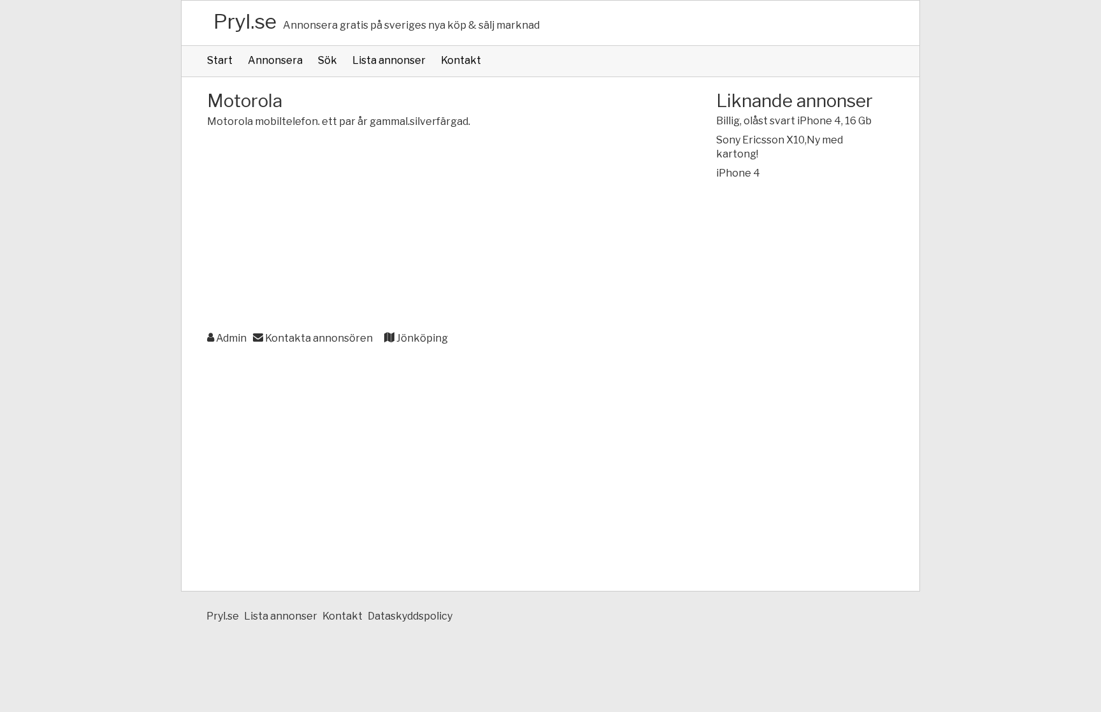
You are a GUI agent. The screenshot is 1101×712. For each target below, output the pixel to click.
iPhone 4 (738, 173)
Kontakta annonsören (318, 338)
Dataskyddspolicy (410, 616)
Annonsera (275, 60)
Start (220, 60)
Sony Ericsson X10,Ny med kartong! (779, 147)
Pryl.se (245, 21)
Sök (327, 60)
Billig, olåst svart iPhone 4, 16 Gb (794, 121)
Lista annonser (389, 60)
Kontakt (461, 60)
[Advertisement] (436, 231)
